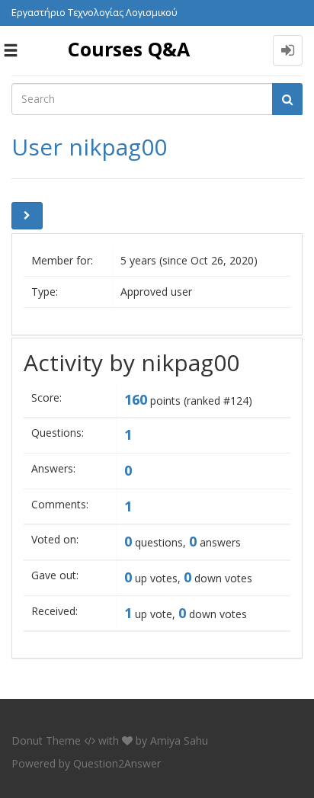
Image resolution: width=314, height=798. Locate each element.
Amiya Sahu (179, 740)
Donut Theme (46, 740)
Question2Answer (117, 763)
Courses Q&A (129, 49)
